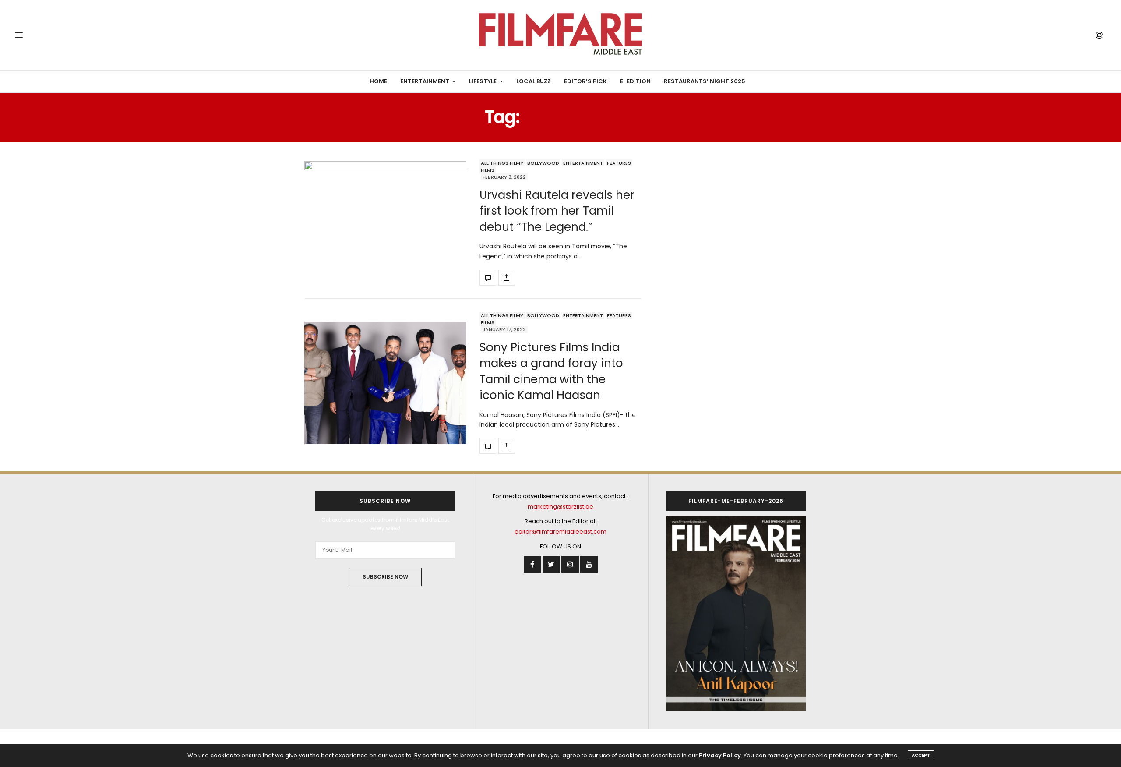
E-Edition (635, 81)
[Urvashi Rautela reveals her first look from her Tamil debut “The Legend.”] (385, 222)
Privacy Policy (720, 755)
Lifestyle (483, 81)
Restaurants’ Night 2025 (704, 81)
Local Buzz (533, 81)
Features (619, 162)
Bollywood (543, 162)
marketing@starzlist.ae (560, 506)
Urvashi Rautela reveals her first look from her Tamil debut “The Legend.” (557, 211)
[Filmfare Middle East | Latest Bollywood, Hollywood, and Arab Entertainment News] (560, 35)
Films (487, 169)
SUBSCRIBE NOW (385, 576)
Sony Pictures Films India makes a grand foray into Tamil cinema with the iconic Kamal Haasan (551, 371)
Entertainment (424, 81)
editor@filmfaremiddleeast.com (560, 531)
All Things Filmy (502, 162)
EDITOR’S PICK (585, 81)
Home (378, 81)
